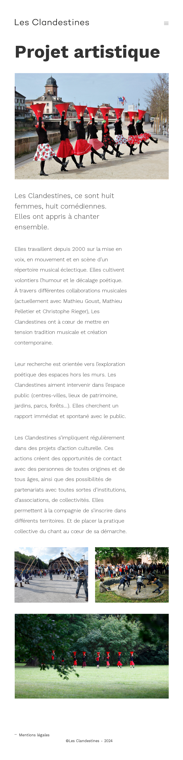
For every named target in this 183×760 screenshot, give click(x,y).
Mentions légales (34, 735)
